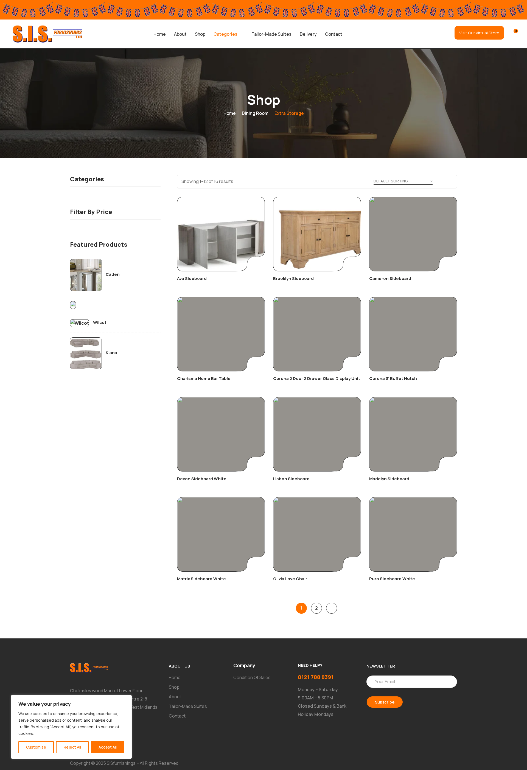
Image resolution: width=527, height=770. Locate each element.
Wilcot (99, 322)
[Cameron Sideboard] (413, 234)
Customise (36, 747)
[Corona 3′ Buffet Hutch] (413, 334)
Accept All (108, 747)
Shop (200, 34)
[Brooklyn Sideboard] (317, 234)
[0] (512, 33)
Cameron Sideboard (390, 278)
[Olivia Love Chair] (317, 534)
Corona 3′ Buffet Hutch (393, 378)
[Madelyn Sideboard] (413, 434)
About (180, 34)
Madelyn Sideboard (389, 479)
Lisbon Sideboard (291, 479)
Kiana (111, 352)
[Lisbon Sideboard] (317, 434)
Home (159, 34)
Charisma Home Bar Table (204, 378)
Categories (225, 34)
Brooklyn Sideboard (293, 278)
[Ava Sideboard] (221, 234)
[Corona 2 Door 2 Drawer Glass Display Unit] (317, 334)
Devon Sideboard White (201, 479)
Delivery (308, 34)
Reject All (72, 747)
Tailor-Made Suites (271, 34)
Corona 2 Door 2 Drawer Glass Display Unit (316, 378)
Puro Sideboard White (392, 579)
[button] (228, 34)
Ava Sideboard (192, 278)
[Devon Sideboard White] (221, 434)
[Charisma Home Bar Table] (221, 334)
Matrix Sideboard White (201, 579)
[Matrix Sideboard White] (221, 534)
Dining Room (255, 113)
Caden (113, 274)
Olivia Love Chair (290, 579)
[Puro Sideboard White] (413, 534)
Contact (333, 34)
